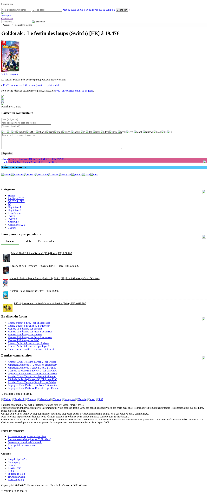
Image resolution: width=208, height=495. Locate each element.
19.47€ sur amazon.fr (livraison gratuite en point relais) (31, 85)
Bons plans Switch (23, 25)
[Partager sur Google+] (2, 101)
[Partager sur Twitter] (2, 99)
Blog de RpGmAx (17, 459)
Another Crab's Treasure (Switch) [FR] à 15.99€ (34, 291)
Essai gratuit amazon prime (21, 445)
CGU (75, 485)
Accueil (6, 25)
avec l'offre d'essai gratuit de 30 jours (74, 90)
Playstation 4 (14, 207)
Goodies (12, 227)
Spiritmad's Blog (16, 473)
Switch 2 (12, 219)
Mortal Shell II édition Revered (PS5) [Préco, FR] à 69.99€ (41, 253)
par (29, 322)
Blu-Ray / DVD (16, 198)
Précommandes (46, 241)
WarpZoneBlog (16, 479)
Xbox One (13, 221)
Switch (11, 216)
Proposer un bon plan (20, 165)
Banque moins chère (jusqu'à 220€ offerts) (29, 439)
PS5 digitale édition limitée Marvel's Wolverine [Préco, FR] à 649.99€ (50, 303)
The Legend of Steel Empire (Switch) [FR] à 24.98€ (28, 162)
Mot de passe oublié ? (74, 9)
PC (9, 204)
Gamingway (14, 462)
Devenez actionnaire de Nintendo (25, 442)
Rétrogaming (14, 213)
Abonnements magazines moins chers (27, 436)
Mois (28, 241)
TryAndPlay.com (16, 476)
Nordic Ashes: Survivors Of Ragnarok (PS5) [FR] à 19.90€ (33, 159)
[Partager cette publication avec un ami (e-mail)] (2, 104)
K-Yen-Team (14, 468)
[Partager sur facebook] (2, 96)
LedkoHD (13, 470)
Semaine (10, 241)
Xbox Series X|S (16, 224)
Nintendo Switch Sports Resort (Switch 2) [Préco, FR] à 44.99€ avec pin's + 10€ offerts (55, 278)
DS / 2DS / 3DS (16, 201)
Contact (84, 485)
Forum (11, 195)
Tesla (10, 448)
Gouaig (11, 465)
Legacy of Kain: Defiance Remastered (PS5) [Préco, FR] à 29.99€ (44, 265)
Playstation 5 (14, 210)
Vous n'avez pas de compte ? (100, 9)
